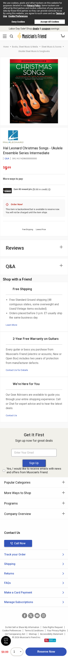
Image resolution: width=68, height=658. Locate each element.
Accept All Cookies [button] (49, 22)
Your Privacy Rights (56, 630)
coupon (46, 28)
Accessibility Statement (51, 634)
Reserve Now (46, 651)
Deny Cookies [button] (18, 22)
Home (6, 46)
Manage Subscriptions (18, 602)
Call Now (19, 543)
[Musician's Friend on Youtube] (37, 615)
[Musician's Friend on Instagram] (43, 615)
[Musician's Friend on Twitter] (31, 615)
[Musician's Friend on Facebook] (24, 615)
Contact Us (11, 415)
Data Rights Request (53, 627)
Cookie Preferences (18, 16)
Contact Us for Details (17, 370)
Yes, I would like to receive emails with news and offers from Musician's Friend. (34, 470)
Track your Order (15, 554)
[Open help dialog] (6, 641)
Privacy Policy (33, 5)
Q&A (7, 158)
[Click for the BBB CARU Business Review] (50, 640)
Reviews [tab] (15, 248)
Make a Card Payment (18, 592)
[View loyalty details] (49, 190)
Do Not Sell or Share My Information (22, 627)
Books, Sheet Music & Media (25, 46)
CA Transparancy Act (15, 634)
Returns (9, 573)
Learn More (11, 325)
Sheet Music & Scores (51, 46)
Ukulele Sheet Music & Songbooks (34, 51)
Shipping (9, 564)
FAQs (7, 583)
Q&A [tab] (10, 266)
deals (36, 28)
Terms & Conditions (34, 630)
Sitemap (33, 634)
